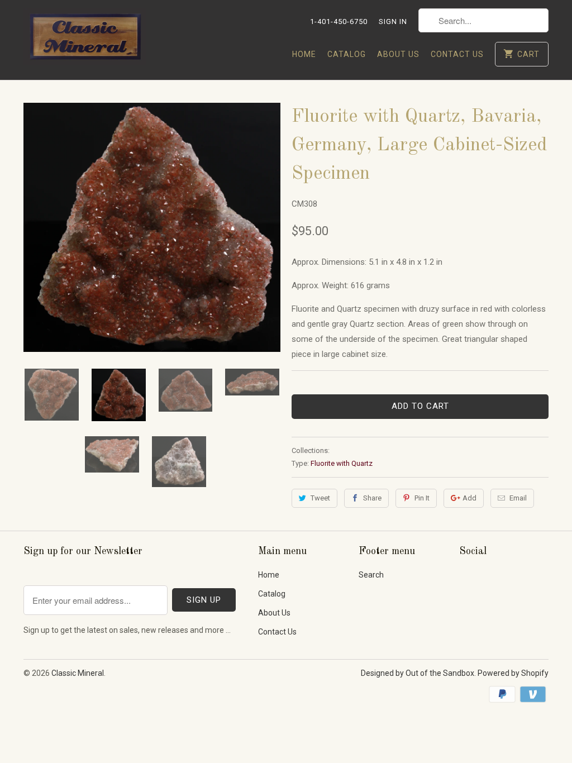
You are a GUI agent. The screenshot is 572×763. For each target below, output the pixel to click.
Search (371, 574)
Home (304, 54)
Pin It (422, 498)
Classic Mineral (77, 673)
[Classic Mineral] (84, 39)
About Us (398, 54)
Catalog (346, 54)
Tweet (320, 498)
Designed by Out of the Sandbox (417, 673)
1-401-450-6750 (339, 21)
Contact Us (457, 54)
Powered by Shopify (513, 673)
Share (372, 498)
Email (518, 498)
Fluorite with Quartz (342, 463)
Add (469, 498)
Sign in (393, 21)
